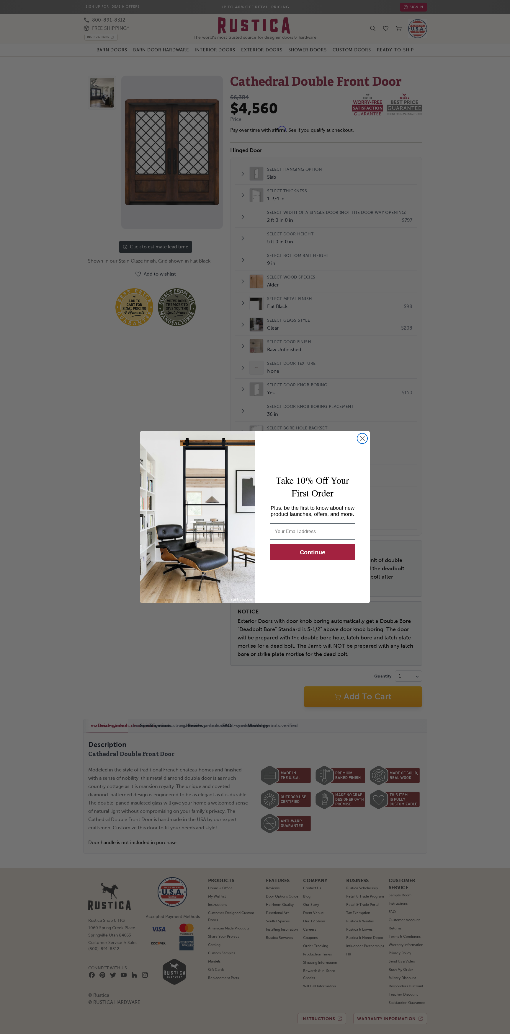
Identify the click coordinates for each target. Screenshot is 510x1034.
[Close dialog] (362, 438)
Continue (312, 552)
